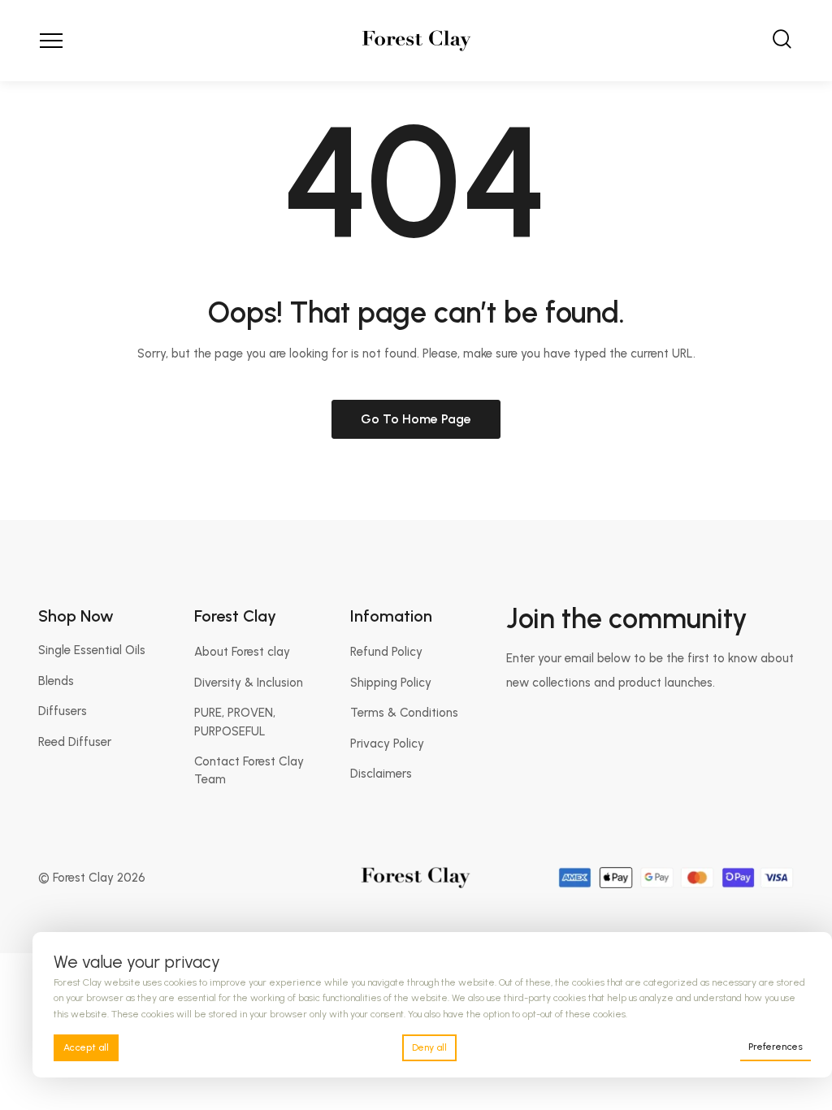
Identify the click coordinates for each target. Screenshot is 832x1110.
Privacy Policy (387, 743)
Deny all (429, 1047)
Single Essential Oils (91, 650)
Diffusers (62, 711)
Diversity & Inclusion (248, 682)
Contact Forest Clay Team (249, 770)
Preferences (775, 1046)
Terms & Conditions (404, 712)
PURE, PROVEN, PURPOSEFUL (234, 721)
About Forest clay (242, 651)
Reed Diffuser (74, 742)
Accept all (86, 1047)
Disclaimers (381, 773)
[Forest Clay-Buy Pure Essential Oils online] (416, 40)
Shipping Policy (390, 682)
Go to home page (416, 419)
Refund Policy (386, 651)
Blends (56, 681)
